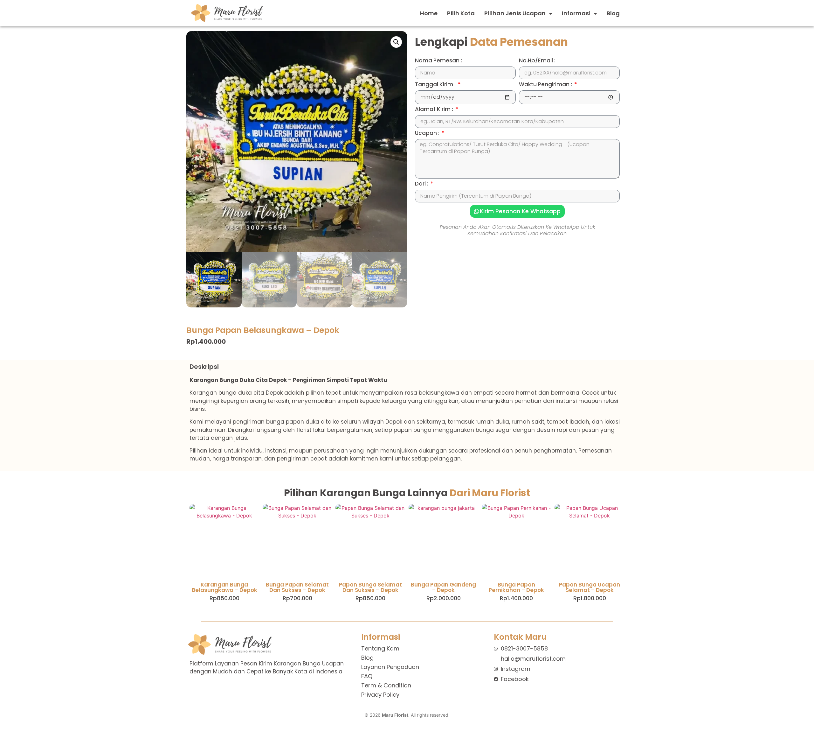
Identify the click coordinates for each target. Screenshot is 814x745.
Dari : (422, 184)
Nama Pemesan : (438, 61)
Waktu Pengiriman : (546, 85)
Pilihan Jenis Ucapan (515, 13)
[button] (396, 42)
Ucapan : (428, 133)
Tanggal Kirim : (436, 85)
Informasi (576, 13)
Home (429, 13)
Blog (613, 13)
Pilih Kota (461, 13)
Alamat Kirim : (434, 110)
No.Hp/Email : (537, 61)
